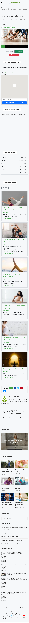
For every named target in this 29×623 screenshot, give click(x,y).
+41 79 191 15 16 (8, 317)
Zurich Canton (4, 9)
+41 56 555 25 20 (8, 285)
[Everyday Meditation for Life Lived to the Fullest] (7, 464)
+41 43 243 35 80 (8, 377)
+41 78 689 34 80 (8, 348)
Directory (15, 8)
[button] (14, 85)
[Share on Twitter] (18, 388)
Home (10, 8)
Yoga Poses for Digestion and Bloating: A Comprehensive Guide (21, 505)
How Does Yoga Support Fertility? (9, 536)
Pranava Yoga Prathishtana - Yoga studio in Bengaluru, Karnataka (15, 553)
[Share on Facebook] (15, 388)
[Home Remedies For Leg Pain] (21, 481)
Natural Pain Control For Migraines (7, 487)
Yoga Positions (10, 19)
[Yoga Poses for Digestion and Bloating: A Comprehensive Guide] (21, 497)
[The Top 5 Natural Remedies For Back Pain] (7, 497)
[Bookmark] (3, 204)
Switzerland (21, 8)
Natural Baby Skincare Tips (21, 470)
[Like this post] (11, 388)
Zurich (10, 9)
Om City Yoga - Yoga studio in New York (17, 564)
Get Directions (10, 102)
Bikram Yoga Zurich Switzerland (13, 369)
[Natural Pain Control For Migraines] (7, 481)
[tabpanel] (14, 37)
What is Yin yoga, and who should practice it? (12, 540)
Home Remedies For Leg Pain (20, 487)
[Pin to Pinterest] (21, 388)
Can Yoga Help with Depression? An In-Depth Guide (14, 533)
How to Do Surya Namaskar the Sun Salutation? (13, 544)
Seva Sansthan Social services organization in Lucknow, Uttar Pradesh (17, 579)
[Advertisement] (14, 132)
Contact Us (23, 608)
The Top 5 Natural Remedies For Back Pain (6, 504)
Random (4, 187)
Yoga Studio (6, 212)
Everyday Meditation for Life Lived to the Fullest (7, 471)
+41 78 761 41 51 (8, 218)
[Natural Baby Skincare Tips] (21, 464)
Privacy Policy (9, 608)
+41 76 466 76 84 (8, 253)
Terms (16, 608)
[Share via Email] (4, 391)
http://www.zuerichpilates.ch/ (10, 72)
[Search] (27, 2)
